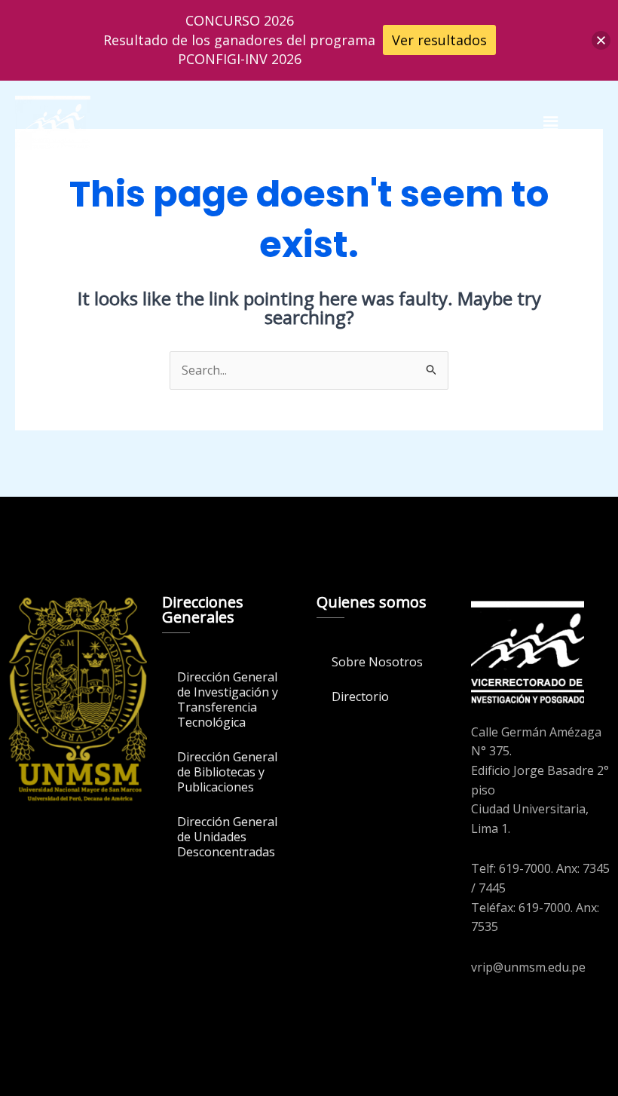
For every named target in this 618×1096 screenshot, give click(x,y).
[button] (550, 123)
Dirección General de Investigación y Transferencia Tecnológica (227, 699)
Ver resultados (439, 40)
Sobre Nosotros (377, 662)
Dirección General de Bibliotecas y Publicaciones (227, 772)
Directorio (360, 696)
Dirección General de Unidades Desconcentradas (227, 836)
